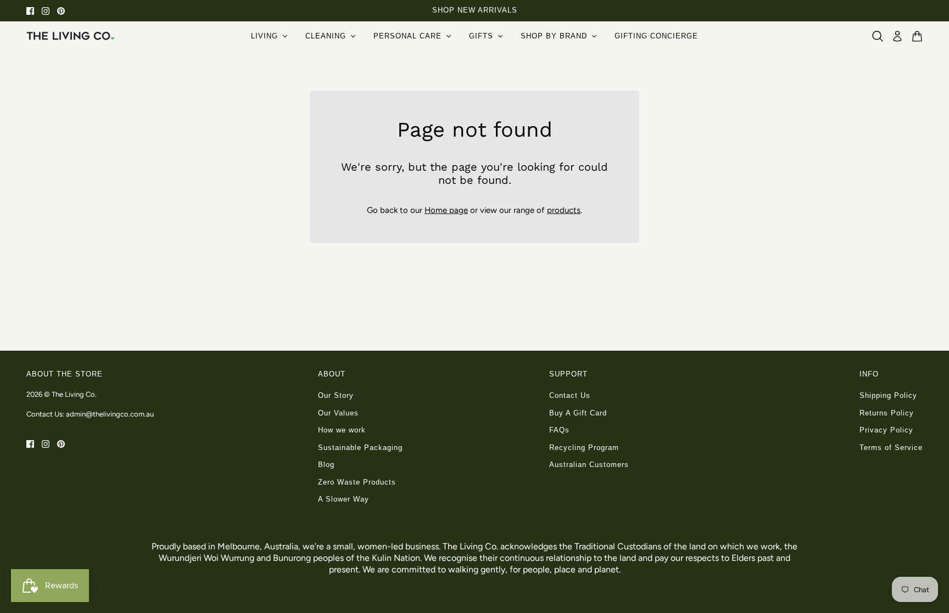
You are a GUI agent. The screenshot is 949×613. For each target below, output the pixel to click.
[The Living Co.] (70, 35)
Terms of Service (891, 447)
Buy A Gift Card (578, 413)
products (563, 210)
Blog (326, 464)
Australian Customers (589, 464)
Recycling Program (584, 447)
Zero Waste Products (357, 482)
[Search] (877, 36)
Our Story (336, 395)
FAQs (559, 430)
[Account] (897, 36)
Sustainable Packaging (360, 447)
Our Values (338, 413)
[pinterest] (61, 10)
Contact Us (569, 395)
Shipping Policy (888, 395)
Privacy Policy (886, 430)
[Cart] (917, 36)
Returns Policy (886, 413)
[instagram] (45, 10)
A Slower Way (343, 499)
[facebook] (30, 10)
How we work (342, 430)
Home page (446, 210)
